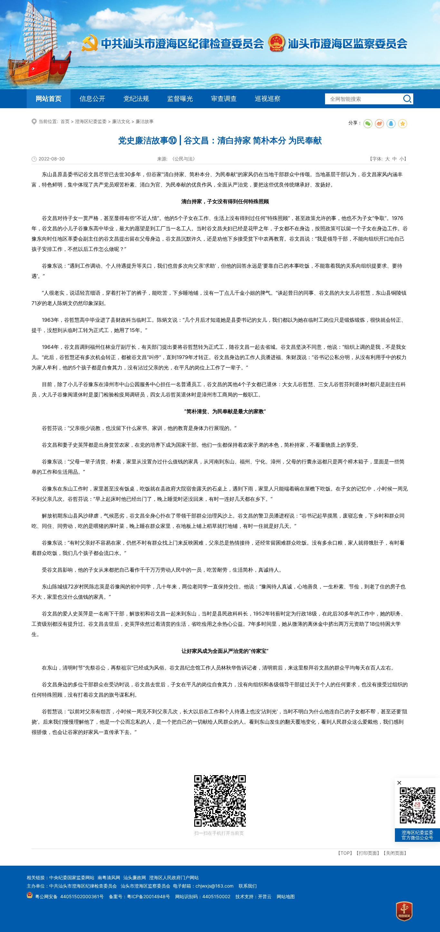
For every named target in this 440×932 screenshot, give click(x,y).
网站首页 (49, 98)
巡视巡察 (268, 98)
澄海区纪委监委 (91, 121)
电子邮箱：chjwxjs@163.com (203, 886)
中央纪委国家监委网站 (71, 877)
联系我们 (248, 886)
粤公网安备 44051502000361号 (69, 896)
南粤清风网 (109, 877)
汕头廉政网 (134, 877)
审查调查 (224, 98)
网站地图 (286, 896)
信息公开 (92, 98)
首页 (65, 121)
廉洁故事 (145, 121)
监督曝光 (180, 98)
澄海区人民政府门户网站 (174, 877)
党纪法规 (136, 98)
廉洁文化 (121, 121)
